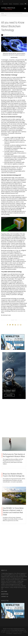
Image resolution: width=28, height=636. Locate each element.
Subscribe (5, 4)
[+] (14, 444)
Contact (21, 4)
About (10, 4)
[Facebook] (2, 1)
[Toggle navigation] (25, 8)
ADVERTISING (4, 594)
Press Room (16, 4)
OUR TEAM (4, 591)
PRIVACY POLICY (17, 633)
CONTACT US (4, 596)
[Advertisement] (14, 418)
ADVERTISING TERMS (16, 632)
